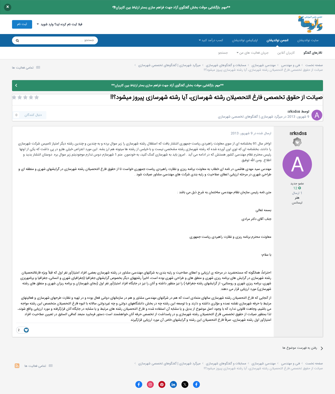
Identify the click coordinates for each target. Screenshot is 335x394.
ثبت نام (22, 24)
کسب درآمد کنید (212, 40)
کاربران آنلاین (286, 53)
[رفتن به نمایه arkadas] (316, 115)
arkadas (293, 112)
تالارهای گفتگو (313, 53)
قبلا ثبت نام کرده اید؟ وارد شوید (60, 24)
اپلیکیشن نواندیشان (245, 40)
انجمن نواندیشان (277, 40)
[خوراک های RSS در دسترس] (17, 366)
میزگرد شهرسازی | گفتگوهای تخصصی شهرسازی (250, 117)
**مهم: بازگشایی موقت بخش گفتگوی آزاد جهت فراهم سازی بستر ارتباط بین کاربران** (171, 8)
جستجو (223, 53)
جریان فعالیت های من (253, 53)
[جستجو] (17, 40)
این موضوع (36, 40)
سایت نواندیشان (308, 40)
